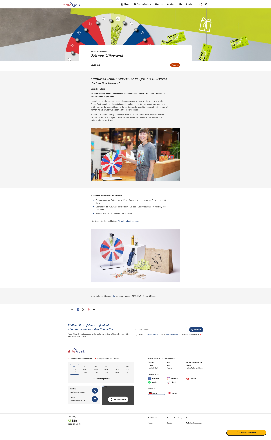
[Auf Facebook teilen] (77, 309)
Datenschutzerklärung (174, 418)
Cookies (170, 423)
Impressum (190, 418)
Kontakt (150, 423)
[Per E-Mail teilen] (94, 309)
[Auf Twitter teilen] (83, 309)
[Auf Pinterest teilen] (88, 309)
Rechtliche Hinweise (155, 418)
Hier (113, 296)
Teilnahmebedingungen (128, 221)
